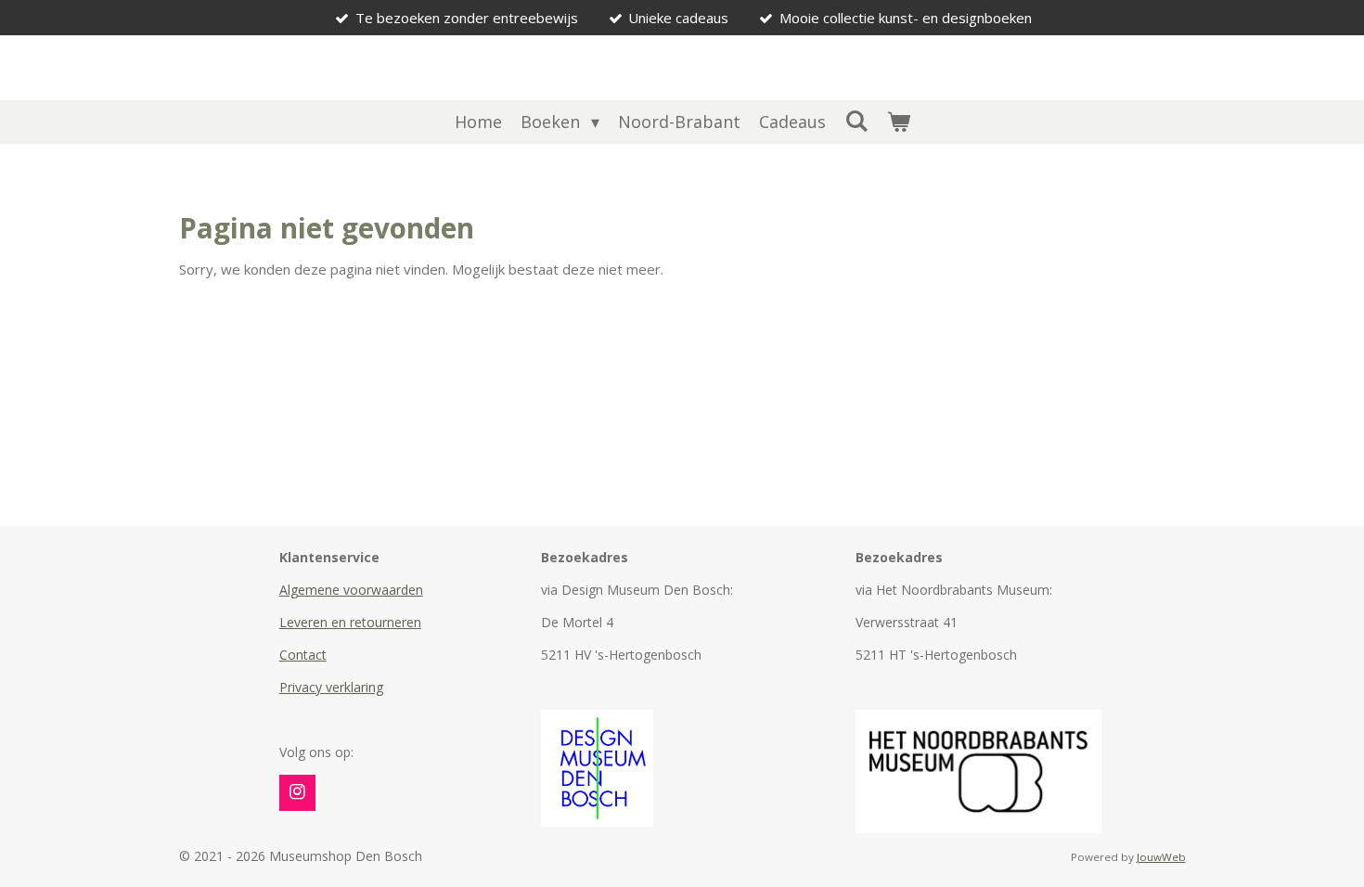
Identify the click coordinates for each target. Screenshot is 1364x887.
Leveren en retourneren (350, 622)
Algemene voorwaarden (351, 589)
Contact (303, 654)
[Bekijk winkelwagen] (898, 122)
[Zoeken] (856, 120)
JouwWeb (1161, 857)
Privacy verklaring (331, 687)
